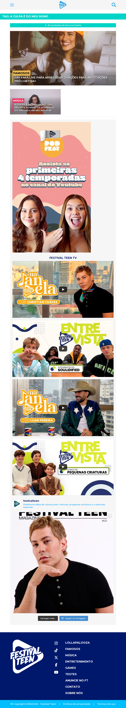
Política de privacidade (76, 703)
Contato (72, 686)
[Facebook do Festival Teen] (56, 665)
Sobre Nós (74, 693)
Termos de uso (106, 703)
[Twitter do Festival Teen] (56, 657)
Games (70, 668)
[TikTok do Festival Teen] (56, 650)
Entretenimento (79, 661)
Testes (71, 674)
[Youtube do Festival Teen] (56, 672)
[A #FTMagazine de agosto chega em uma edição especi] (63, 562)
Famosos (72, 649)
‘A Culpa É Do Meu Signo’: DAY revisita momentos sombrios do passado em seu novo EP (34, 107)
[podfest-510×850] (51, 187)
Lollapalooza (77, 642)
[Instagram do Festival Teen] (56, 643)
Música (71, 655)
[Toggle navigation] (12, 5)
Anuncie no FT (76, 680)
